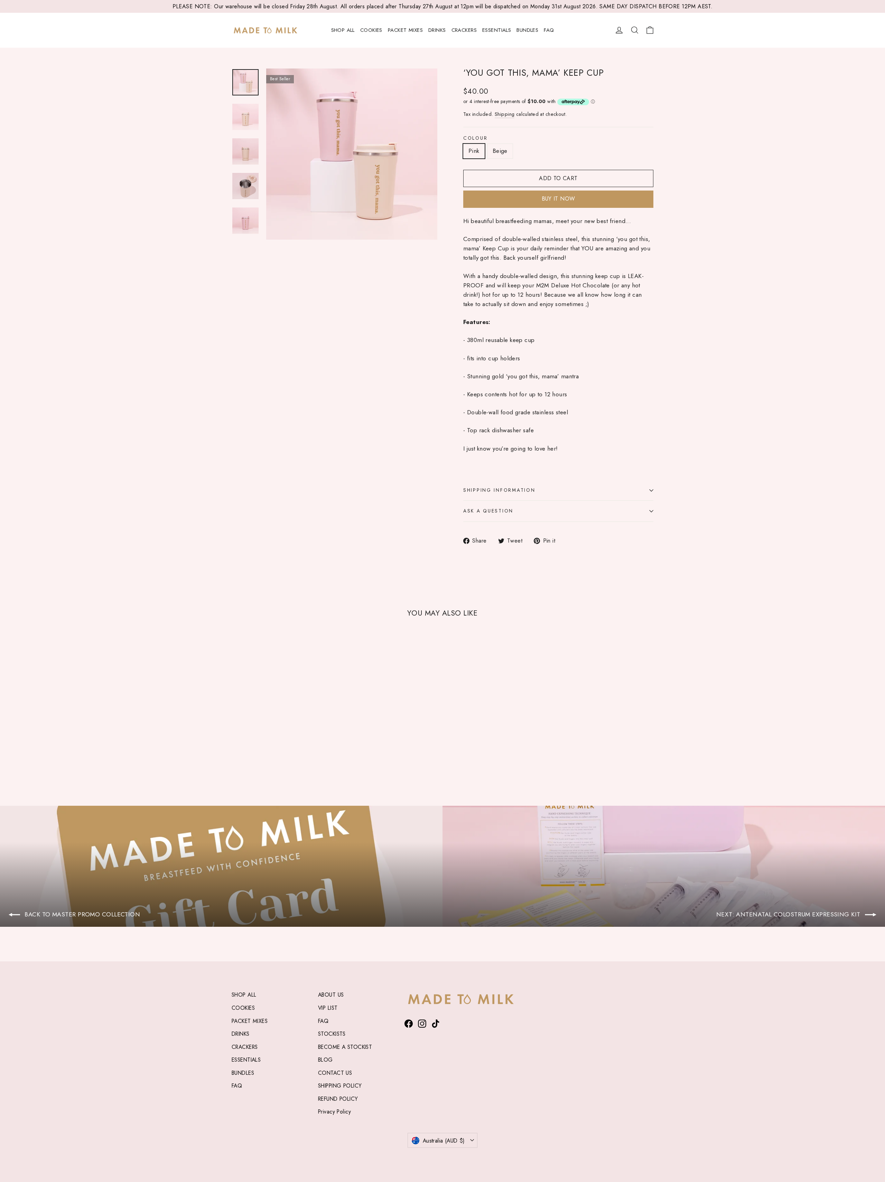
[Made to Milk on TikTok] (435, 1023)
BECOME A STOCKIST (345, 1047)
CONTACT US (335, 1073)
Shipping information (499, 490)
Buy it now (558, 199)
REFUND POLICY (338, 1099)
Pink (473, 151)
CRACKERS (464, 30)
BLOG (325, 1060)
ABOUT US (331, 995)
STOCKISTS (332, 1034)
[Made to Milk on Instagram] (422, 1023)
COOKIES (371, 30)
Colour (475, 138)
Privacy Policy (334, 1112)
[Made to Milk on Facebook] (408, 1023)
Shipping (504, 114)
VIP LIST (327, 1008)
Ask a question (488, 510)
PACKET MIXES (405, 30)
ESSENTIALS (496, 30)
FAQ (549, 30)
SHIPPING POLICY (340, 1086)
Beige (500, 151)
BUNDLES (527, 30)
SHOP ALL (343, 30)
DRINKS (437, 30)
